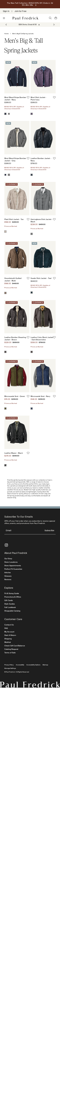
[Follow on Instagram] (6, 545)
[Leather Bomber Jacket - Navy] (31, 175)
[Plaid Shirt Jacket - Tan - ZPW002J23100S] (16, 198)
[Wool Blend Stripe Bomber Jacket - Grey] (9, 114)
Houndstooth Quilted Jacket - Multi (12, 279)
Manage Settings (10, 668)
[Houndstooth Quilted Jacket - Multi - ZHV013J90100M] (16, 257)
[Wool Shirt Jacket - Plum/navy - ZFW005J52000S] (43, 76)
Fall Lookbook (10, 607)
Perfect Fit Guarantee (13, 569)
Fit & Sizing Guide (11, 593)
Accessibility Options (33, 665)
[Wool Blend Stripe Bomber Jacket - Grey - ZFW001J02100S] (16, 137)
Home (6, 34)
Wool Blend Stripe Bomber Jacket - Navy (15, 98)
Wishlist (7, 642)
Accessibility (20, 665)
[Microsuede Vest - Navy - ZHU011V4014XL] (43, 375)
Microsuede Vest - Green (14, 396)
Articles (7, 572)
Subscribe (49, 530)
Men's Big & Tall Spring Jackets (22, 34)
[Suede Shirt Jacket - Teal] (31, 292)
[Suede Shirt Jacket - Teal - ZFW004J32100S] (43, 257)
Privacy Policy (9, 665)
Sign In (6, 11)
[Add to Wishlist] (28, 97)
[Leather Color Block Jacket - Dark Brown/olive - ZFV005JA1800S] (43, 316)
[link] (28, 24)
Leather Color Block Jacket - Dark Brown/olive (42, 338)
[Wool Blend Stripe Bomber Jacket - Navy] (5, 114)
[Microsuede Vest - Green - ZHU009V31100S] (16, 375)
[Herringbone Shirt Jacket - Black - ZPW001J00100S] (43, 198)
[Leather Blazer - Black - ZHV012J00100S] (16, 432)
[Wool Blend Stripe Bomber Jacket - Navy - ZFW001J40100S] (16, 76)
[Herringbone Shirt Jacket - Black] (31, 234)
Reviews (7, 579)
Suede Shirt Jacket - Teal (41, 278)
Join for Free (20, 11)
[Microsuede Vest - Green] (5, 408)
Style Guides (9, 604)
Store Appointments (12, 565)
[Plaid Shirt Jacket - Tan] (5, 231)
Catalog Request (11, 649)
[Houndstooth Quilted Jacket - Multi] (5, 293)
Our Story (8, 558)
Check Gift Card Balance (14, 646)
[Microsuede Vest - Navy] (31, 408)
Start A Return (10, 635)
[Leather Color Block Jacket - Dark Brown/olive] (31, 352)
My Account (9, 632)
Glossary (8, 576)
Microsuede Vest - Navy (40, 396)
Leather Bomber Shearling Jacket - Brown (15, 338)
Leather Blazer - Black (13, 453)
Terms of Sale (10, 653)
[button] (54, 24)
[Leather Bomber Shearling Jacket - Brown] (5, 352)
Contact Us (9, 625)
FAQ (6, 628)
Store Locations (10, 562)
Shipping (8, 639)
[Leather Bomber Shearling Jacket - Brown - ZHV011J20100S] (16, 316)
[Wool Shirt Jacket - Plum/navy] (31, 114)
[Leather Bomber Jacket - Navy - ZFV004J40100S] (43, 137)
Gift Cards (8, 600)
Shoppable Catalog (12, 611)
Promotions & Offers (12, 597)
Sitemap (45, 665)
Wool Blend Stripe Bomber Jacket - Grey (15, 159)
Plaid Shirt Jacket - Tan (14, 219)
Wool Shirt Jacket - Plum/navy (38, 98)
